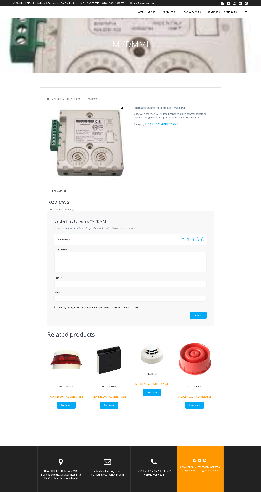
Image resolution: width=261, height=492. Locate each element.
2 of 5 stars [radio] (188, 239)
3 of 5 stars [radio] (193, 239)
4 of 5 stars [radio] (197, 239)
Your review (61, 249)
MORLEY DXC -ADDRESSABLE (70, 98)
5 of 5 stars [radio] (202, 239)
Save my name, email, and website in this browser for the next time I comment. (98, 307)
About (152, 12)
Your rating (63, 239)
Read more (66, 405)
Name (58, 277)
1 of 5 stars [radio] (183, 239)
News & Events (191, 12)
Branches (214, 12)
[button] (122, 108)
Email (58, 292)
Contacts (230, 12)
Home (140, 12)
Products (169, 12)
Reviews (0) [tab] (59, 191)
